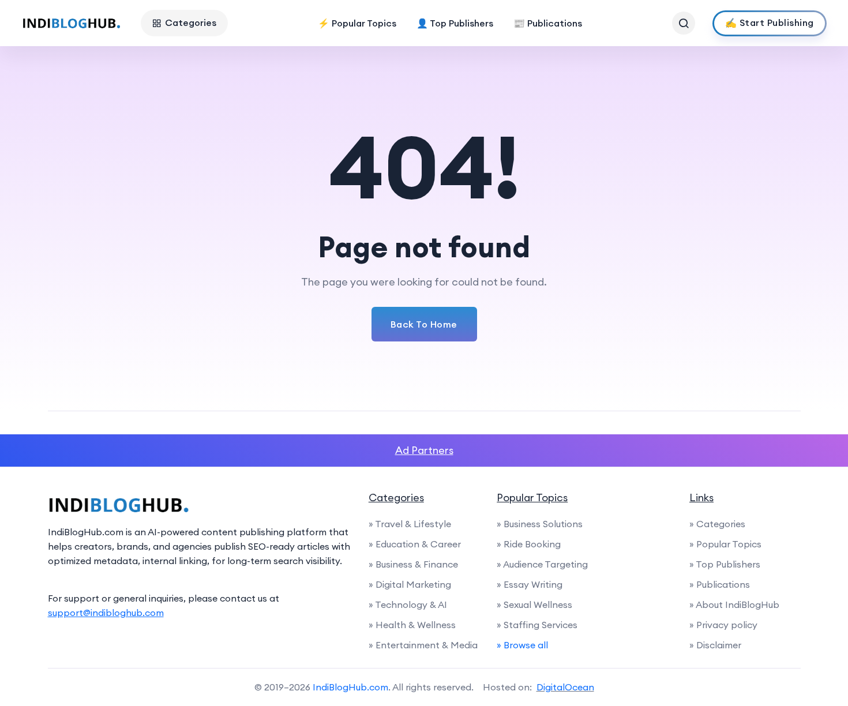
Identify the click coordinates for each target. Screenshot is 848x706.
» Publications (719, 584)
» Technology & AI (408, 604)
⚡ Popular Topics (357, 23)
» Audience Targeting (542, 564)
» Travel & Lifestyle (410, 524)
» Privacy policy (723, 624)
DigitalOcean (565, 687)
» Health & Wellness (412, 624)
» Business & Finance (413, 564)
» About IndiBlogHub (734, 604)
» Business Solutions (540, 524)
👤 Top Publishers (455, 23)
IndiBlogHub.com (350, 687)
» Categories (717, 524)
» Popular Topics (725, 544)
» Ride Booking (529, 544)
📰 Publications (547, 23)
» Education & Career (415, 544)
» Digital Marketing (410, 584)
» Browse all (522, 645)
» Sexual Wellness (534, 604)
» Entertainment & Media (423, 645)
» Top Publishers (724, 564)
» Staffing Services (537, 624)
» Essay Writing (529, 584)
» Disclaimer (715, 645)
